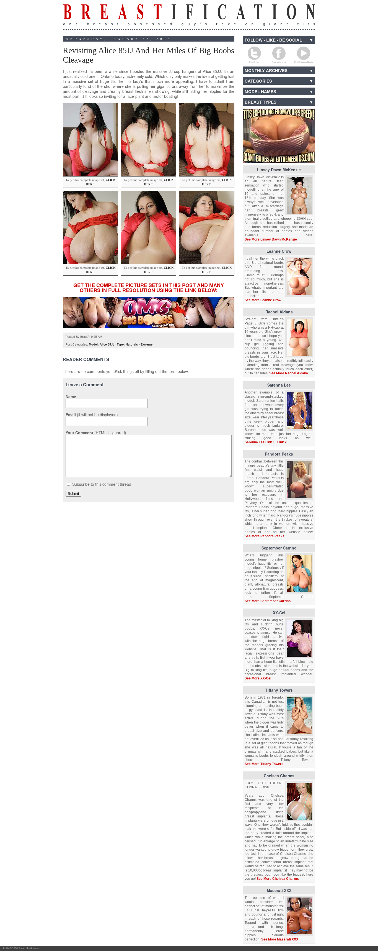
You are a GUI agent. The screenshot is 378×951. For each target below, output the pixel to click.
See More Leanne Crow (263, 300)
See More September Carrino (268, 601)
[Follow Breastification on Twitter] (365, 948)
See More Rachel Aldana (288, 373)
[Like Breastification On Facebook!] (279, 55)
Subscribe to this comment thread (101, 484)
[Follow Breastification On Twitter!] (254, 55)
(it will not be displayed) (92, 414)
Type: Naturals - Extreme (134, 344)
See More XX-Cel (258, 678)
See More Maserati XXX (279, 939)
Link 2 (282, 442)
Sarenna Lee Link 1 (260, 442)
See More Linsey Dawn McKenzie (271, 239)
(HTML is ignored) (96, 432)
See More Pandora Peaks (264, 536)
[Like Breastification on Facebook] (344, 948)
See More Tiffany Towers (264, 764)
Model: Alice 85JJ (101, 344)
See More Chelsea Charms (278, 879)
